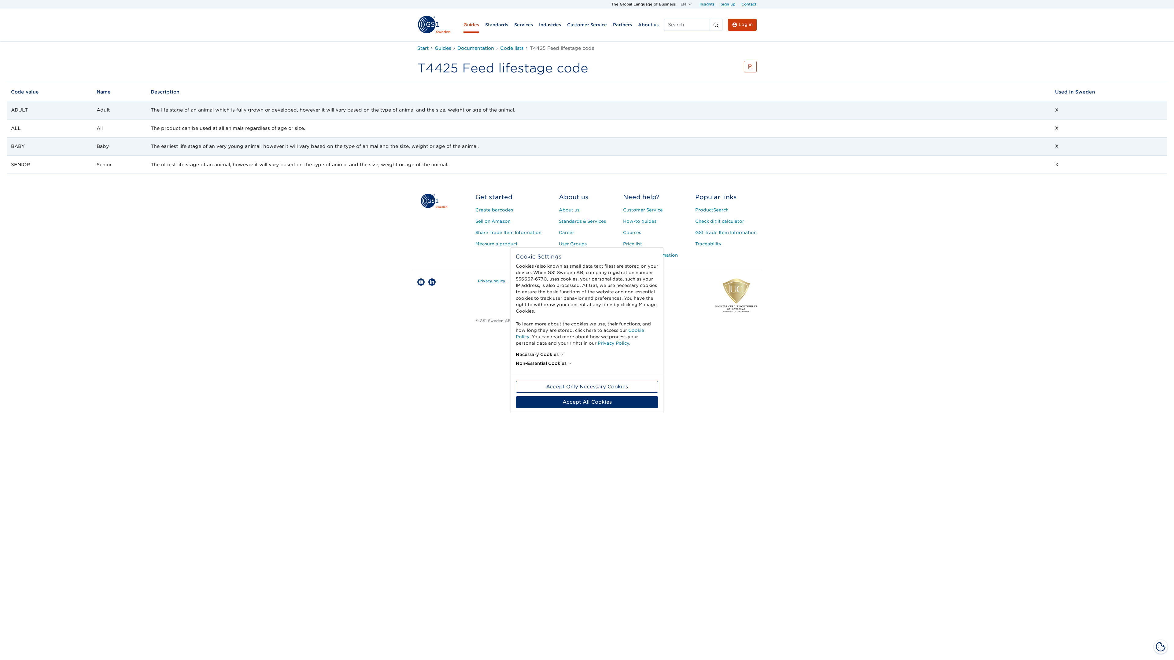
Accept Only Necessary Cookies (587, 387)
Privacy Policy (613, 343)
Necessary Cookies (537, 354)
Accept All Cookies (587, 402)
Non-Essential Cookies (541, 363)
